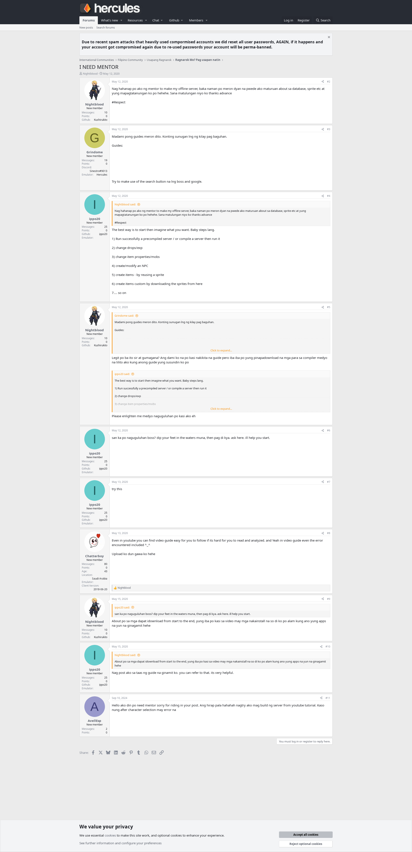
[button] (121, 20)
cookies (110, 835)
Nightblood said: (125, 204)
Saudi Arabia (99, 578)
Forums (89, 20)
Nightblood (90, 73)
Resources (135, 20)
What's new (109, 20)
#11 (328, 698)
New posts (86, 27)
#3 (328, 129)
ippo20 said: (122, 374)
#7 (328, 482)
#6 (328, 430)
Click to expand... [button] (221, 350)
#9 (328, 599)
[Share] (323, 81)
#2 (328, 81)
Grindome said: (124, 316)
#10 (328, 646)
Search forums (105, 27)
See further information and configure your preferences (120, 843)
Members (196, 20)
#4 (328, 196)
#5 (328, 307)
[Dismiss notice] (328, 37)
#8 (328, 533)
